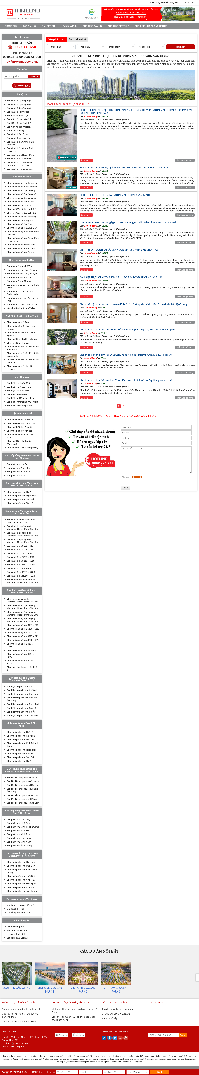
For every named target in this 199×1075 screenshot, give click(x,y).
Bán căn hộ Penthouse (18, 112)
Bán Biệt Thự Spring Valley (20, 405)
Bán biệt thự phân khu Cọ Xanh (22, 690)
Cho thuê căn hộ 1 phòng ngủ (21, 190)
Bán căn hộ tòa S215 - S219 (21, 561)
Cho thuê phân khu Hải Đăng (21, 862)
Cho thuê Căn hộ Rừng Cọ (20, 220)
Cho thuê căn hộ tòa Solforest (21, 248)
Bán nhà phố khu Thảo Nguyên (22, 270)
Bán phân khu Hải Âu (17, 464)
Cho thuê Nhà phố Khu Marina (22, 339)
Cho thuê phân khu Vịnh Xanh (21, 887)
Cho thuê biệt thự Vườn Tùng (21, 423)
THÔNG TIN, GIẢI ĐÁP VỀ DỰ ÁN (19, 1002)
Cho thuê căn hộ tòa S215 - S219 (23, 636)
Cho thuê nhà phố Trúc (18, 322)
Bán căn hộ (29, 26)
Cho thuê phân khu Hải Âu (20, 492)
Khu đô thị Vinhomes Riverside (118, 1008)
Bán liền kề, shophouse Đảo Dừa (23, 785)
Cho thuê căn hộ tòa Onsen (20, 252)
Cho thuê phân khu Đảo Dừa (21, 739)
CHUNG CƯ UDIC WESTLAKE (116, 1013)
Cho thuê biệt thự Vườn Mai (20, 419)
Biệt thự (91, 64)
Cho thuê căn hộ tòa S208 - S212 (23, 640)
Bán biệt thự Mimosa (17, 394)
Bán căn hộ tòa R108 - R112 (21, 568)
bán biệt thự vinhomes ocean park (17, 1056)
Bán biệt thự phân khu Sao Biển (22, 715)
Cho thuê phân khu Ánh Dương (22, 891)
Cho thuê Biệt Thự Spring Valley (22, 447)
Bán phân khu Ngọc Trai (18, 468)
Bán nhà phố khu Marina (19, 281)
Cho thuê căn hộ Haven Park (21, 244)
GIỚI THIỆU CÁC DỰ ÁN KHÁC (117, 1002)
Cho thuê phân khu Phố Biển (21, 866)
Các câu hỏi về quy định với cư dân (20, 1021)
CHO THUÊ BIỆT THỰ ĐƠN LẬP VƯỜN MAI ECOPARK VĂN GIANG (115, 194)
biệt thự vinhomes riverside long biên (126, 1062)
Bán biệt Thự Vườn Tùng (19, 387)
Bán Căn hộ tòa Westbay (19, 127)
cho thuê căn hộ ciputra (100, 1062)
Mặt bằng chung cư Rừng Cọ (21, 905)
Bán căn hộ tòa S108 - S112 (20, 549)
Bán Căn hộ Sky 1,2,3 (17, 115)
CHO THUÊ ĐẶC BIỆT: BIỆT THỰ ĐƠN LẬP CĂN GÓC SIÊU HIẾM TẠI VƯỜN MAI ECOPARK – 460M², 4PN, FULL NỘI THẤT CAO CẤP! (136, 111)
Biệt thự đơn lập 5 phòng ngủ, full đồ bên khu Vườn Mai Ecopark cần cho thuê (124, 167)
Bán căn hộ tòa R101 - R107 (21, 564)
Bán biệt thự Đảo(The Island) (21, 398)
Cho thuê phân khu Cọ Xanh (21, 735)
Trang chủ (11, 26)
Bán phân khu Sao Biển (18, 471)
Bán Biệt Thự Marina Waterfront (22, 402)
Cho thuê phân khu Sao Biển (21, 499)
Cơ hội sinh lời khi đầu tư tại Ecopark (21, 1008)
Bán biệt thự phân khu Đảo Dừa (22, 694)
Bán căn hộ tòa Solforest (19, 158)
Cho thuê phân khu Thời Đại (21, 876)
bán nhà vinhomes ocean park (77, 1056)
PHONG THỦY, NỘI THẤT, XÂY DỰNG (71, 1002)
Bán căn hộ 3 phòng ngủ (19, 108)
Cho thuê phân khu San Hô (20, 503)
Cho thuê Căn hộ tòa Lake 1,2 (21, 213)
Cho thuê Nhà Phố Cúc (18, 343)
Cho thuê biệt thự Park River (21, 427)
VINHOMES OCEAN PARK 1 (18, 31)
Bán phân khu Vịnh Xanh (19, 842)
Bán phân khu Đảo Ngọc (19, 838)
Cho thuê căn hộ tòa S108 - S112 (23, 629)
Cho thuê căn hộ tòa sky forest (22, 186)
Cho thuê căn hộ (92, 26)
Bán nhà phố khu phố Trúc (20, 266)
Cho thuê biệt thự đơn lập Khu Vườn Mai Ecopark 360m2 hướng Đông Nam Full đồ (126, 380)
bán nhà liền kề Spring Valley (21, 308)
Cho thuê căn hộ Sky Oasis (20, 224)
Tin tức (107, 31)
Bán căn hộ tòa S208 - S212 (21, 557)
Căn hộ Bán (189, 2)
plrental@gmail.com (19, 1046)
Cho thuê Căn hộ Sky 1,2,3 (20, 205)
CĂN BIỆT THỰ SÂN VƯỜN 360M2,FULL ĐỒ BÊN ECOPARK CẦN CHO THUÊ (121, 277)
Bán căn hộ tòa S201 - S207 (21, 553)
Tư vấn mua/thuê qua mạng (21, 61)
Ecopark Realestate (16, 934)
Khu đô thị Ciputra (15, 926)
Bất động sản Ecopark (17, 938)
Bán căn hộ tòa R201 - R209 (21, 572)
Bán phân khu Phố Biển (18, 823)
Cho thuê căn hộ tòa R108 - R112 (23, 650)
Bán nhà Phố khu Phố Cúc (20, 277)
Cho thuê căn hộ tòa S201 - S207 (23, 632)
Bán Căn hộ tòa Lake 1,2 (19, 119)
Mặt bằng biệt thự (15, 909)
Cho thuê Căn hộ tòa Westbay (21, 216)
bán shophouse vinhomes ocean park (48, 1056)
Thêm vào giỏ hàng (185, 160)
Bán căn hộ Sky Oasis (17, 134)
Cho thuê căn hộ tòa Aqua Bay (22, 228)
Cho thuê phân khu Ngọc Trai (21, 495)
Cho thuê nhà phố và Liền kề (151, 26)
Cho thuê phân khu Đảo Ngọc (21, 883)
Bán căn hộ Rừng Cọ (17, 130)
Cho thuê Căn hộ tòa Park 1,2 (21, 209)
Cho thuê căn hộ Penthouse (20, 201)
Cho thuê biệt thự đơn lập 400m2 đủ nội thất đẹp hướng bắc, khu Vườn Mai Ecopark (127, 329)
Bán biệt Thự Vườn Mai (18, 383)
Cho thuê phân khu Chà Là (20, 732)
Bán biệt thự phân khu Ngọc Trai (23, 704)
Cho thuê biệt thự (118, 26)
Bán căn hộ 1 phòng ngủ (19, 100)
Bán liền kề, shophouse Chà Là (22, 777)
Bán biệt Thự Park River (18, 390)
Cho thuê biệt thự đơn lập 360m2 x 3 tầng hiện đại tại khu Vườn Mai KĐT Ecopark (126, 354)
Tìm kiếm (180, 46)
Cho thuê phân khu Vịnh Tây (21, 880)
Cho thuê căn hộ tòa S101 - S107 (23, 625)
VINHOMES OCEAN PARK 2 (51, 31)
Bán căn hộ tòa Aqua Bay (19, 138)
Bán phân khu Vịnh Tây (18, 834)
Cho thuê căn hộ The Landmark (22, 183)
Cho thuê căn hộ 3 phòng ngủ (21, 198)
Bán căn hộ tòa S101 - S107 (21, 546)
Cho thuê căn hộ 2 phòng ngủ (21, 194)
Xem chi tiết (86, 160)
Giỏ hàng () (23, 85)
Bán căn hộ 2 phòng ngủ (19, 104)
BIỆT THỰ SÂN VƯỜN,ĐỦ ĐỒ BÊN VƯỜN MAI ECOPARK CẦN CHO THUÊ (119, 249)
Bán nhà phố (70, 26)
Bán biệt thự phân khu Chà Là (21, 686)
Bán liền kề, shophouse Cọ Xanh (23, 781)
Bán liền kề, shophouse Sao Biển (23, 803)
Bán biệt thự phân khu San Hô (21, 708)
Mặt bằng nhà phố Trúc (18, 912)
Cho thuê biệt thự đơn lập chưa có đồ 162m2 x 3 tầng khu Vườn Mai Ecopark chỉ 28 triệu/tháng (133, 304)
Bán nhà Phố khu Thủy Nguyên (22, 273)
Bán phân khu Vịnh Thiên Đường (23, 827)
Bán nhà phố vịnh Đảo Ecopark (22, 304)
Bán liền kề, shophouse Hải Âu (22, 799)
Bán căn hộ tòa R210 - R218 (21, 576)
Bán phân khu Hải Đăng (18, 819)
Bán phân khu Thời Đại (18, 830)
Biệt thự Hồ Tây (109, 1018)
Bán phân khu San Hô (17, 475)
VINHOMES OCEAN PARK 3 (83, 31)
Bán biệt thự (49, 26)
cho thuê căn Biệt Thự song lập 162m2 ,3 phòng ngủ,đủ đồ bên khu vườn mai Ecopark (128, 222)
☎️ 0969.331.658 (19, 1043)
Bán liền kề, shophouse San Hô (22, 795)
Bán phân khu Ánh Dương (19, 845)
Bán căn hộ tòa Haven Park (20, 155)
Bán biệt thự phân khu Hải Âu (21, 711)
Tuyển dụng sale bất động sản (163, 2)
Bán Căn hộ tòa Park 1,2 (19, 123)
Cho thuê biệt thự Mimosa (19, 431)
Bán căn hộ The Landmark (20, 169)
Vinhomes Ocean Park (18, 930)
